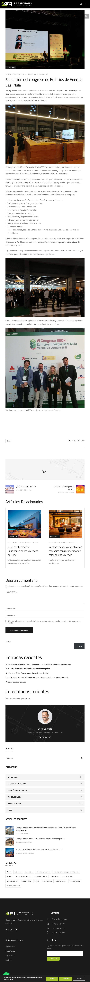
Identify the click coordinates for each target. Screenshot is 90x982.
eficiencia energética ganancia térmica (66, 872)
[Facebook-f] (16, 929)
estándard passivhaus (23, 876)
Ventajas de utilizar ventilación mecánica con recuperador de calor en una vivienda (65, 551)
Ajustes (79, 978)
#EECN (9, 441)
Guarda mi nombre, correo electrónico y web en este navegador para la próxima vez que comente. (43, 622)
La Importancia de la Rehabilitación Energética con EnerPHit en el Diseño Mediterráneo (38, 664)
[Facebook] (74, 440)
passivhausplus (67, 876)
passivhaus (54, 876)
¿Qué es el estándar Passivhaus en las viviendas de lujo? (23, 551)
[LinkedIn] (83, 440)
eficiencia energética (43, 872)
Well (10, 810)
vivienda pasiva (75, 881)
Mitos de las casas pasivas (15, 682)
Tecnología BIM (14, 797)
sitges (37, 881)
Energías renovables (17, 790)
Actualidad (11, 67)
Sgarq (30, 74)
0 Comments (42, 74)
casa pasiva (29, 872)
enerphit (9, 876)
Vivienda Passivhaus (13, 886)
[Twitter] (69, 440)
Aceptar (52, 978)
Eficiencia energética (17, 783)
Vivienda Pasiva (14, 803)
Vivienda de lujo (61, 881)
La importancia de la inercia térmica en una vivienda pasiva (27, 668)
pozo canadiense (12, 881)
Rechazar (66, 978)
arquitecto (18, 872)
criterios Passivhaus (46, 242)
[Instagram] (7, 929)
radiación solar (26, 881)
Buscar (8, 641)
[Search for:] (45, 758)
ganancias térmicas (41, 876)
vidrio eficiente (47, 881)
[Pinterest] (78, 440)
